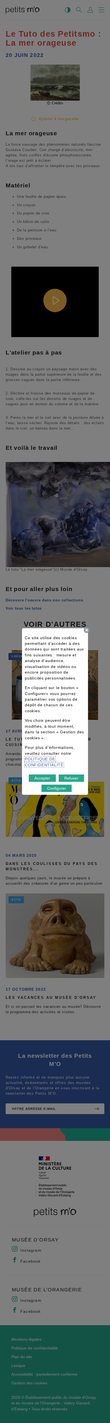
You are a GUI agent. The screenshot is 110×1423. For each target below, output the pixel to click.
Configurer (56, 788)
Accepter (42, 778)
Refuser (71, 778)
